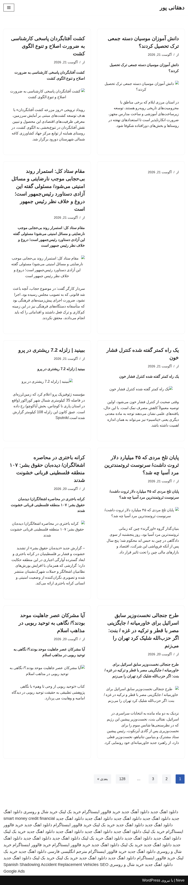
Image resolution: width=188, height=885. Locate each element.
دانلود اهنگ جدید (164, 812)
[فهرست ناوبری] (8, 7)
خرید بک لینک (70, 812)
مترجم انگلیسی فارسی (67, 851)
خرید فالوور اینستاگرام (101, 812)
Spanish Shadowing (21, 864)
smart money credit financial (29, 818)
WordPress (151, 880)
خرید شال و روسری (40, 812)
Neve (180, 880)
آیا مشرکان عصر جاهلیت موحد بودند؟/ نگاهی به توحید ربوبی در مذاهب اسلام (52, 622)
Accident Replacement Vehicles (70, 864)
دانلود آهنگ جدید (135, 812)
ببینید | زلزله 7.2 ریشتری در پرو (51, 350)
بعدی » (102, 779)
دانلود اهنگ (114, 838)
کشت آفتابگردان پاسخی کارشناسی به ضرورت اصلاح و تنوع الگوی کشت (48, 46)
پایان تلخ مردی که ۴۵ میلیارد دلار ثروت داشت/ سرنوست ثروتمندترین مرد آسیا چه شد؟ (141, 465)
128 (122, 779)
